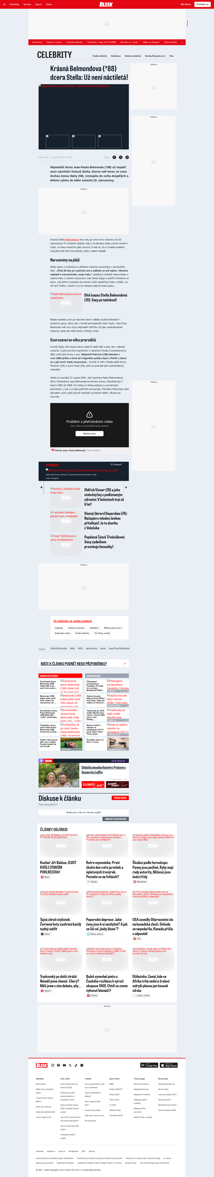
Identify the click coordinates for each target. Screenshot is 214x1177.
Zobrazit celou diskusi (115, 818)
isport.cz (112, 720)
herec (103, 648)
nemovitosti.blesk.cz (116, 749)
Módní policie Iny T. (113, 628)
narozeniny (91, 648)
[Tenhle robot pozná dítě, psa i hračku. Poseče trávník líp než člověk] (71, 744)
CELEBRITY (54, 54)
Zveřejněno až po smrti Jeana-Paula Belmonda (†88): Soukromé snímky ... (49, 728)
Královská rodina (62, 633)
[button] (149, 1065)
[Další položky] (182, 42)
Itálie (72, 648)
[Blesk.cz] (106, 4)
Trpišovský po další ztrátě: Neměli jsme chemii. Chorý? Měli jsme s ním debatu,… (96, 715)
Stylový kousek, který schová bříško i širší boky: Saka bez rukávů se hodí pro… (96, 699)
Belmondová (72, 239)
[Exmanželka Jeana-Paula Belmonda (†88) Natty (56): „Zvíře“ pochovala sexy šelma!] (71, 715)
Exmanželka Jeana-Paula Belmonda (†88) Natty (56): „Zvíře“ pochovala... (49, 714)
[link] (52, 1065)
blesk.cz (111, 691)
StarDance (116, 56)
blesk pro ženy (114, 706)
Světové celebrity (133, 56)
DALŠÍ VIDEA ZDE (118, 760)
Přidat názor (120, 797)
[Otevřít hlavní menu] (4, 4)
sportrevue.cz (114, 735)
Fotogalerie (52, 465)
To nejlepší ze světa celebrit (72, 621)
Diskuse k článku (60, 798)
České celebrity (100, 56)
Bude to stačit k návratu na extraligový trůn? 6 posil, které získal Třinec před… (95, 729)
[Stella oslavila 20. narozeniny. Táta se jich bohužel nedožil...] (75, 85)
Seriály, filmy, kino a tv (155, 56)
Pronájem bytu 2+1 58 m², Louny (95, 741)
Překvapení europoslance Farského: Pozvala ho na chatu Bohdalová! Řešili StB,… (95, 687)
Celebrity (59, 628)
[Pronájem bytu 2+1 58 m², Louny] (118, 744)
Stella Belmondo (58, 648)
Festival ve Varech (76, 628)
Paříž (80, 648)
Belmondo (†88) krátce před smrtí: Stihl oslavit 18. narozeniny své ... (48, 699)
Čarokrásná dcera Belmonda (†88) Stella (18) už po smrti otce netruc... (48, 684)
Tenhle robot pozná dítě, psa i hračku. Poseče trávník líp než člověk (49, 743)
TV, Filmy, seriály (102, 633)
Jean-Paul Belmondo (119, 648)
